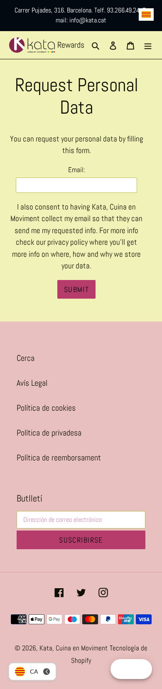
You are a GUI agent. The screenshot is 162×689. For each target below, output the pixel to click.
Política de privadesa (49, 432)
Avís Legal (32, 382)
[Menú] (148, 44)
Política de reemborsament (59, 457)
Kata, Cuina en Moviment (73, 647)
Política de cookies (46, 407)
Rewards (70, 44)
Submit (76, 289)
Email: (76, 169)
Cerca (25, 358)
